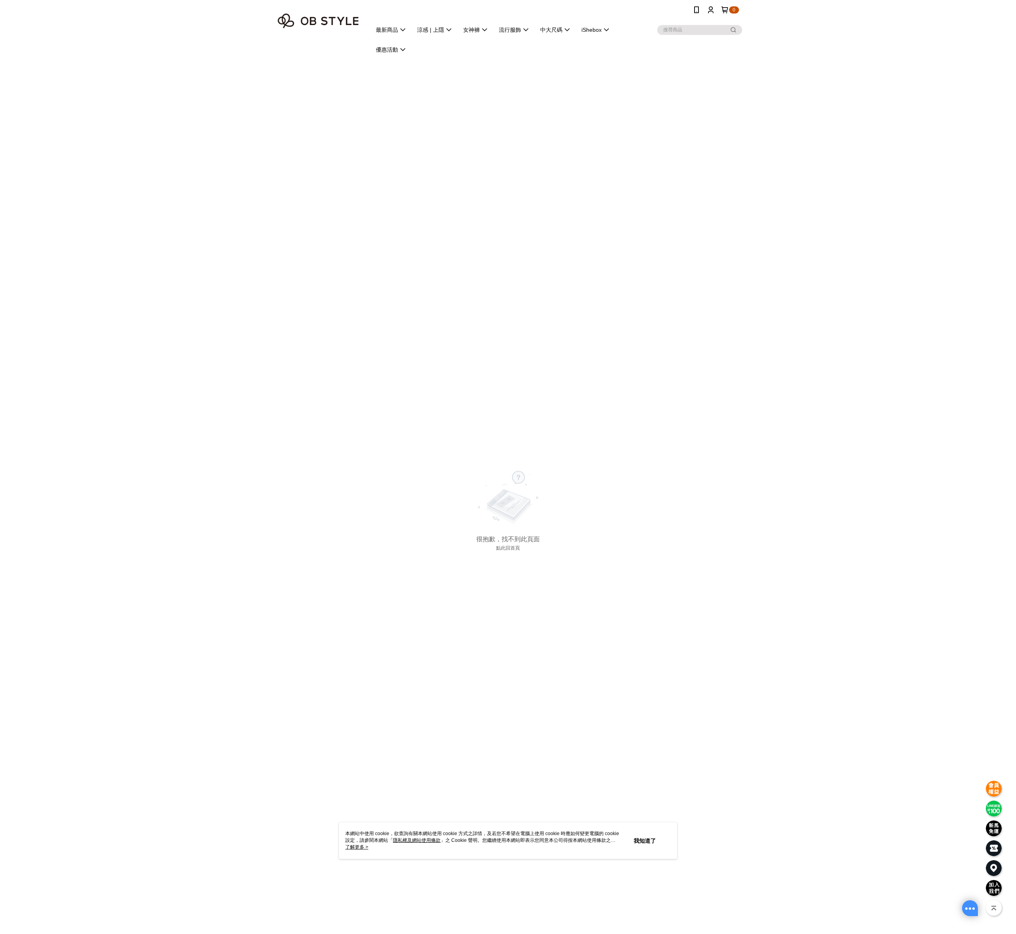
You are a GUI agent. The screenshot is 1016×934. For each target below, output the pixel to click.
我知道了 (645, 841)
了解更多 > (356, 847)
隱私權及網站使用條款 (417, 840)
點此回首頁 (508, 548)
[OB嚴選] (318, 21)
